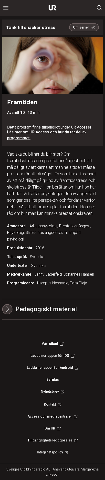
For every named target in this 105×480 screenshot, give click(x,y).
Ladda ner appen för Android (50, 368)
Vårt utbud (50, 344)
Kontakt (50, 404)
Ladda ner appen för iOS (50, 356)
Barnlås (52, 379)
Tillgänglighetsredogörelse (50, 440)
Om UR (49, 428)
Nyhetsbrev (50, 391)
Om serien (81, 27)
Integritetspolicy (50, 452)
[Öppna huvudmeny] (6, 8)
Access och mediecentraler (50, 416)
